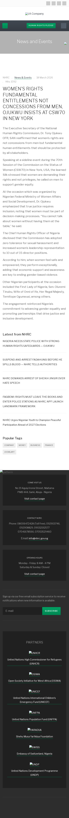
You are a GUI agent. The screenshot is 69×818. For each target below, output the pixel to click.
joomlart (9, 452)
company (9, 445)
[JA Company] (34, 13)
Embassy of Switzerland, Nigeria (34, 753)
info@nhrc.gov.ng (38, 538)
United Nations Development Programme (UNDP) (34, 772)
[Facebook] (48, 3)
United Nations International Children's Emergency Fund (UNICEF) (34, 699)
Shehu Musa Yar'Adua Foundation (34, 736)
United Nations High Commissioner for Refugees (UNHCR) (34, 661)
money (22, 445)
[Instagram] (59, 3)
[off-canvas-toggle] (5, 25)
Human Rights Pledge (41, 25)
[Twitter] (54, 3)
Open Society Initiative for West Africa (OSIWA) (34, 680)
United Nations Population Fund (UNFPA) (34, 719)
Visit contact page (34, 498)
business (35, 445)
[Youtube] (64, 3)
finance (49, 445)
